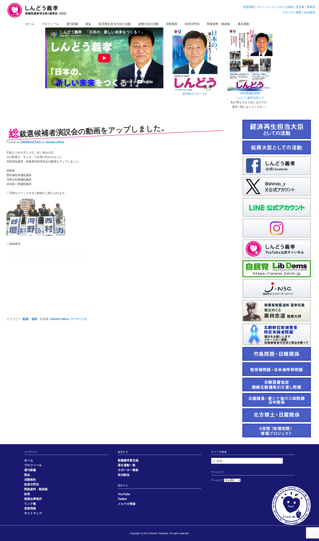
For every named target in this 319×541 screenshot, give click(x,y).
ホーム (29, 24)
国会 (88, 24)
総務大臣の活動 (148, 24)
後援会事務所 (33, 498)
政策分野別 (192, 24)
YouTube (124, 494)
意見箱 (300, 7)
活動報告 (172, 24)
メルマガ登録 (285, 7)
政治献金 (309, 12)
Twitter (122, 499)
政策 (27, 494)
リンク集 (30, 503)
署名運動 (243, 24)
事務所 (311, 7)
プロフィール (50, 24)
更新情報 (248, 7)
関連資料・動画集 (218, 24)
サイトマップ (265, 7)
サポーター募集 (291, 12)
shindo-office (55, 142)
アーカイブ (217, 480)
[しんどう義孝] (39, 17)
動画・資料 (30, 319)
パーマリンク (78, 319)
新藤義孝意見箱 (128, 460)
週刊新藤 (72, 24)
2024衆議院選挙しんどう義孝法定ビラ (250, 95)
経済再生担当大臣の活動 (114, 24)
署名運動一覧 (127, 465)
